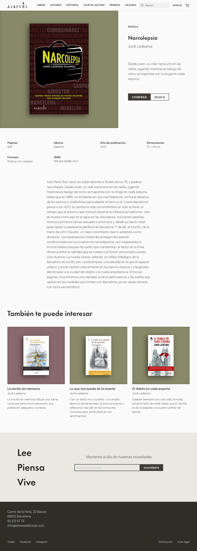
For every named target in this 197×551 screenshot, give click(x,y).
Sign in (177, 5)
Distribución (165, 541)
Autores (55, 4)
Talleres (130, 4)
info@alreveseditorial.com (25, 525)
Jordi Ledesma (140, 46)
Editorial (72, 4)
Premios (115, 4)
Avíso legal (183, 541)
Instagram (42, 541)
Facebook (25, 541)
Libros (41, 4)
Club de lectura (94, 4)
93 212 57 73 (15, 521)
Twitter (11, 541)
